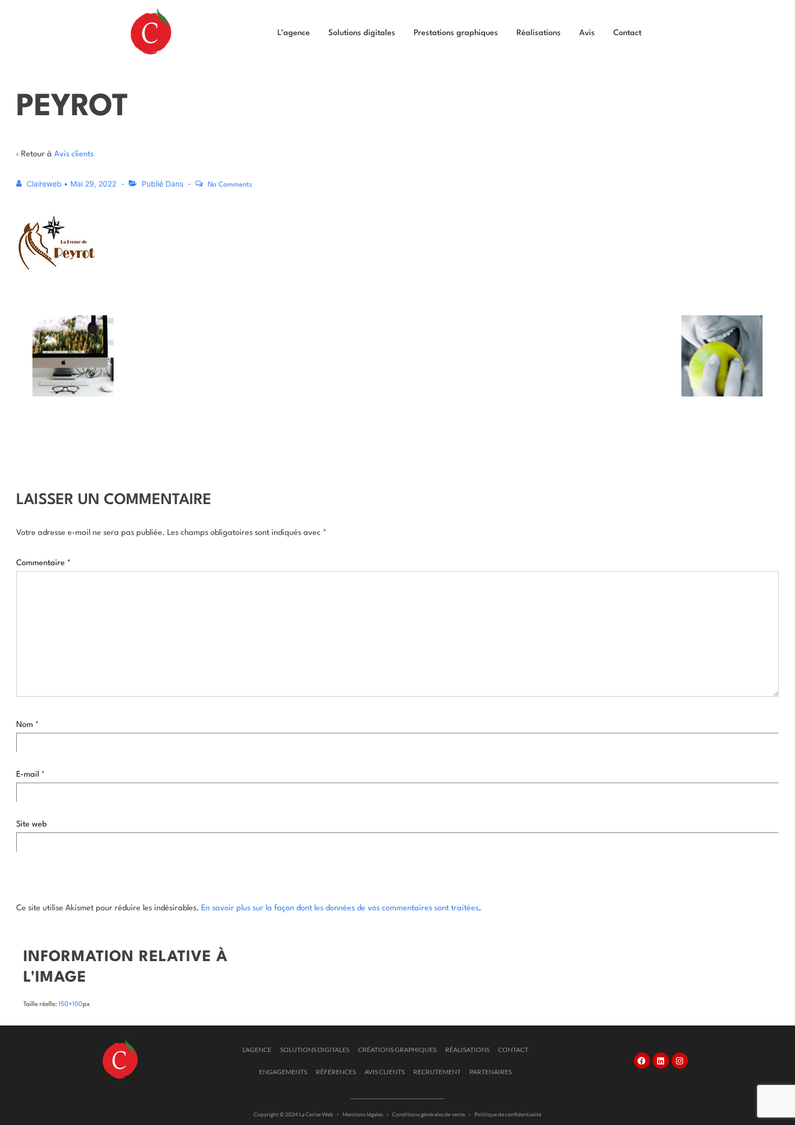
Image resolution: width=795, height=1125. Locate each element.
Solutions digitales (361, 33)
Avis (587, 33)
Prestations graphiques (456, 33)
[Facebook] (642, 1061)
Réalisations (538, 33)
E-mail (27, 775)
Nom (24, 725)
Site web (31, 824)
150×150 (70, 1004)
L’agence (293, 33)
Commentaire (43, 563)
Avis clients (74, 154)
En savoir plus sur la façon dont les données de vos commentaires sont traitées (340, 908)
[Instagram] (680, 1061)
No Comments (230, 184)
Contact (627, 33)
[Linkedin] (661, 1061)
